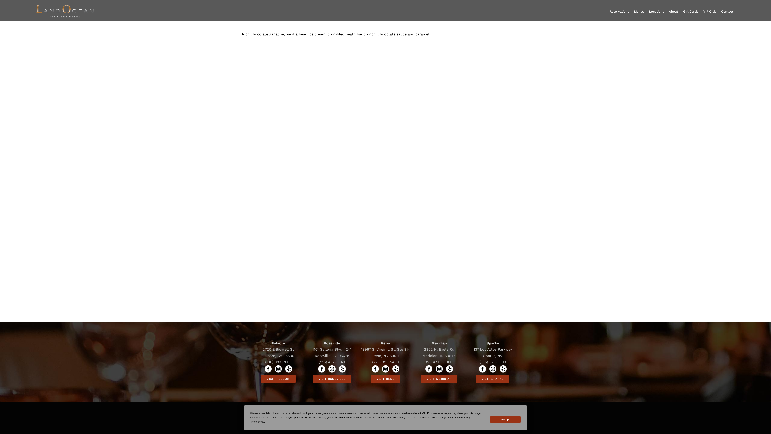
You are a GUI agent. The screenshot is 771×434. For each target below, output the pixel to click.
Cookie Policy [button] (397, 417)
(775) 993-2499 (385, 362)
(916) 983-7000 (278, 362)
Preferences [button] (257, 421)
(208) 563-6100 (439, 362)
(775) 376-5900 (493, 362)
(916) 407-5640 (332, 362)
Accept (505, 419)
